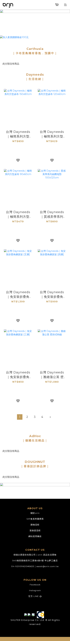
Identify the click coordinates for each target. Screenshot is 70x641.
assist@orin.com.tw (47, 566)
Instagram (35, 590)
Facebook (35, 584)
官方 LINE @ (35, 596)
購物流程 (35, 524)
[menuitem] (19, 417)
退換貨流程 (35, 530)
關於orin (35, 513)
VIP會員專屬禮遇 (35, 519)
